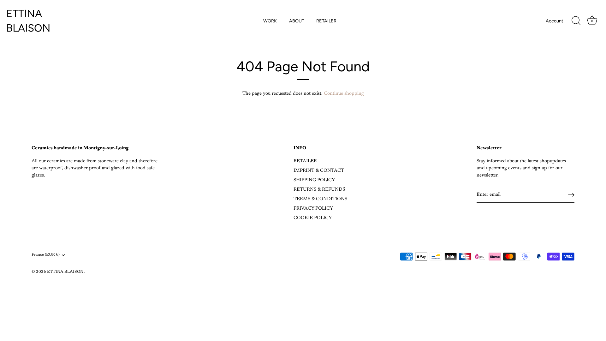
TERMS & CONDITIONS (320, 199)
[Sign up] (571, 195)
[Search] (576, 21)
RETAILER (326, 21)
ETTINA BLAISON (28, 20)
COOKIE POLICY (313, 218)
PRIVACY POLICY (313, 208)
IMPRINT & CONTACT (319, 170)
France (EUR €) (46, 255)
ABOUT (296, 21)
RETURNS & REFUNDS (319, 189)
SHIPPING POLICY (314, 180)
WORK (270, 21)
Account (554, 21)
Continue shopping (344, 93)
